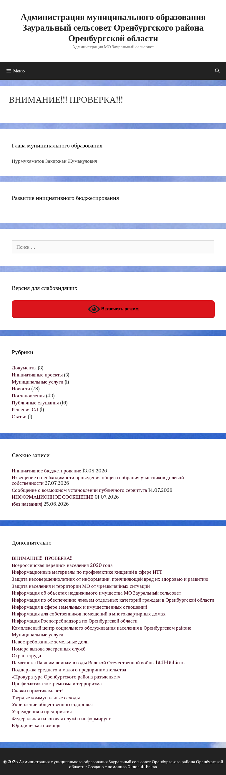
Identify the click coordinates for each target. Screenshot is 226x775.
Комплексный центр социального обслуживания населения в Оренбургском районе (101, 628)
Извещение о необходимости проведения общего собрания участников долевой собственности (98, 480)
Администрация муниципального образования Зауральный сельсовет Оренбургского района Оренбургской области (113, 28)
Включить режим (119, 308)
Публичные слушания (35, 403)
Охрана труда (26, 656)
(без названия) (27, 504)
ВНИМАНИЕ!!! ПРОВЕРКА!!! (43, 558)
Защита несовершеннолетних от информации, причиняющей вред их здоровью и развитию (110, 579)
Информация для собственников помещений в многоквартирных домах (89, 614)
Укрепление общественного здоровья (52, 704)
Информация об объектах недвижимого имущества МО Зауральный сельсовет (96, 593)
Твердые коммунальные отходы (46, 698)
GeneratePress (142, 766)
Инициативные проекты (37, 375)
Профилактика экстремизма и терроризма (57, 684)
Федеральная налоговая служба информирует (61, 719)
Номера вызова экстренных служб (49, 649)
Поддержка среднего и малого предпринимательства (69, 670)
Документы (24, 368)
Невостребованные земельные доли (50, 642)
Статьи (19, 417)
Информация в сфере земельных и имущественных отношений (79, 607)
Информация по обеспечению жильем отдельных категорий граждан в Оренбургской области (113, 600)
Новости (21, 389)
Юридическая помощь (36, 725)
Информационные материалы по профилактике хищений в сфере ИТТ (87, 572)
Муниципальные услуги (37, 382)
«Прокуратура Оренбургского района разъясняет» (66, 677)
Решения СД (25, 409)
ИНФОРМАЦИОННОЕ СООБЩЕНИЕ (52, 497)
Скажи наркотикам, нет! (37, 691)
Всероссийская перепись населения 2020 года (62, 565)
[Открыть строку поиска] (217, 71)
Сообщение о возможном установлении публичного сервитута (79, 490)
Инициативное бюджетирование (46, 471)
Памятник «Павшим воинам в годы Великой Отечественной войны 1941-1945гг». (98, 663)
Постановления (28, 396)
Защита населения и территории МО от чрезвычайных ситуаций (81, 586)
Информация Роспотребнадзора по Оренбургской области (74, 621)
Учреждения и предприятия (42, 711)
